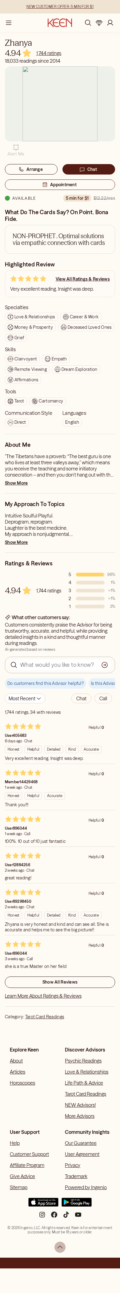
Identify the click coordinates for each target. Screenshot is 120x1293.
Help (15, 1143)
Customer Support (29, 1154)
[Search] (88, 22)
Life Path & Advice (84, 1083)
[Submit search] (104, 665)
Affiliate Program (27, 1165)
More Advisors (79, 1116)
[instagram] (42, 1217)
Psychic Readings (83, 1061)
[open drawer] (8, 22)
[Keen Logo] (60, 22)
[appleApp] (43, 1205)
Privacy (72, 1165)
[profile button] (110, 23)
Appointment (63, 184)
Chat (92, 169)
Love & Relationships (86, 1072)
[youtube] (78, 1217)
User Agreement (82, 1154)
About (16, 1061)
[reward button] (99, 23)
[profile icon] (110, 23)
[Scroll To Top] (60, 1247)
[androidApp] (77, 1205)
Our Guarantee (81, 1143)
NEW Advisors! (80, 1105)
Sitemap (18, 1187)
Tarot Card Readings (44, 1017)
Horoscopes (22, 1083)
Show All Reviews (60, 982)
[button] (16, 150)
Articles (17, 1072)
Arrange (34, 169)
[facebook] (54, 1217)
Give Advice (22, 1176)
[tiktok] (66, 1217)
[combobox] (25, 698)
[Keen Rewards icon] (99, 23)
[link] (48, 53)
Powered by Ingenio (86, 1187)
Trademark (76, 1176)
